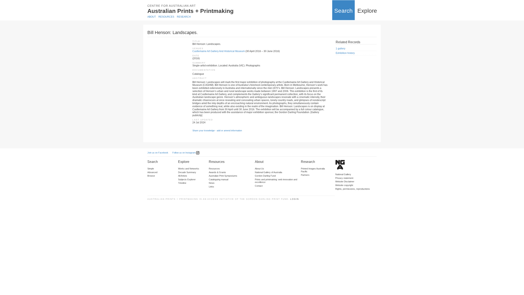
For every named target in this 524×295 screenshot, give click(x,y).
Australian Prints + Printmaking (190, 11)
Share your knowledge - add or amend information (217, 130)
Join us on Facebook (157, 152)
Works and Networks (188, 168)
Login (294, 199)
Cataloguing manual (218, 179)
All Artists (182, 176)
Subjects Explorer (187, 179)
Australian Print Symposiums (223, 176)
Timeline (182, 183)
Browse (151, 176)
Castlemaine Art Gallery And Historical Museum (218, 51)
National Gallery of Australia (268, 172)
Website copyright (344, 185)
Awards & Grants (217, 172)
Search (343, 11)
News (212, 183)
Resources (166, 16)
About (151, 16)
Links (211, 186)
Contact (259, 186)
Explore (367, 11)
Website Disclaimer (344, 181)
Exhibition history (345, 53)
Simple (150, 168)
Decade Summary (187, 172)
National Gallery (343, 174)
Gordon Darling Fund (265, 176)
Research (184, 16)
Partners (305, 175)
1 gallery (340, 48)
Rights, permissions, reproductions (352, 189)
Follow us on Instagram (184, 152)
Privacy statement (344, 178)
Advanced (152, 172)
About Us (259, 168)
